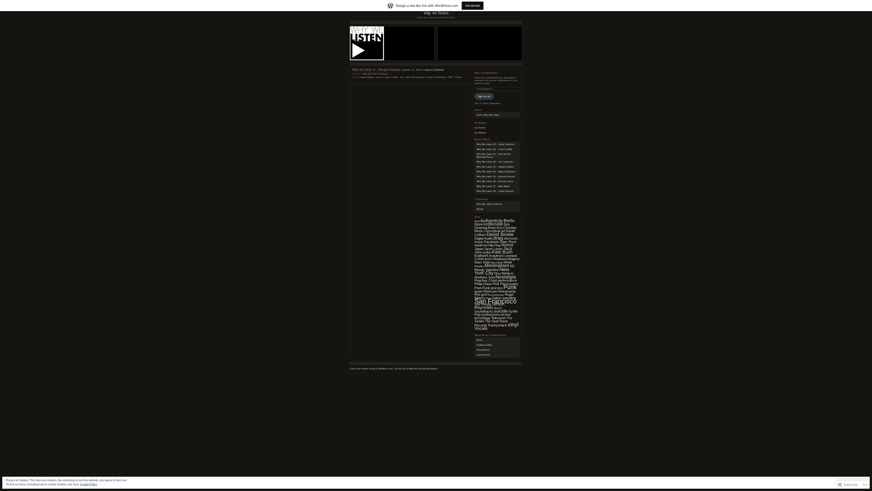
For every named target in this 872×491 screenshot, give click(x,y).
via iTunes (479, 127)
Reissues (490, 291)
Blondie (495, 224)
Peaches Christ (485, 280)
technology (482, 318)
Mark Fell (410, 77)
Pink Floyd (500, 284)
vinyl (513, 325)
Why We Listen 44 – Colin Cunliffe (494, 149)
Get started (472, 5)
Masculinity (496, 262)
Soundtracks (483, 311)
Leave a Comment (434, 69)
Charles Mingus (367, 77)
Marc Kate (482, 262)
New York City (491, 271)
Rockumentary (496, 294)
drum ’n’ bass (383, 77)
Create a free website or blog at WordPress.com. (371, 368)
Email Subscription (485, 72)
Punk (510, 287)
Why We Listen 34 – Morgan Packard (376, 69)
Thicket (457, 77)
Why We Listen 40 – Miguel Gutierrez (496, 171)
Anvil (477, 221)
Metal (507, 262)
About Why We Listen (488, 115)
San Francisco (495, 301)
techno (506, 314)
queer (478, 291)
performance (507, 280)
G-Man (394, 77)
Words (480, 209)
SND (450, 77)
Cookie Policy (88, 484)
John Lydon (482, 252)
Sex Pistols (482, 304)
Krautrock (496, 256)
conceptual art (494, 231)
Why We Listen (436, 13)
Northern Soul (484, 277)
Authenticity (491, 220)
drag (498, 238)
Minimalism (497, 265)
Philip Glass (483, 284)
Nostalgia (505, 277)
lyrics (489, 259)
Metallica (479, 266)
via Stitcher (480, 132)
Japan (478, 249)
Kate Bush (502, 252)
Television (498, 318)
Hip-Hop (494, 245)
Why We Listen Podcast (375, 74)
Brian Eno (495, 228)
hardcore (481, 245)
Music (480, 340)
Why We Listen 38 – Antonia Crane (495, 181)
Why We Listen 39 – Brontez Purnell (496, 176)
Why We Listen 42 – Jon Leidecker (495, 161)
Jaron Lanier (493, 249)
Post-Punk (482, 288)
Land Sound (483, 354)
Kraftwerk (481, 256)
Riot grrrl (480, 294)
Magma (513, 259)
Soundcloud (483, 349)
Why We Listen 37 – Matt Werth (493, 186)
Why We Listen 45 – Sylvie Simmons (496, 144)
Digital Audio (483, 238)
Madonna (500, 259)
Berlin (509, 220)
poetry (513, 284)
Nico (497, 273)
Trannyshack (497, 325)
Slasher (498, 308)
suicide (501, 311)
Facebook (491, 242)
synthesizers (490, 314)
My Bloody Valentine (494, 268)
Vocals (481, 328)
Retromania (506, 291)
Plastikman (440, 77)
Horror (507, 245)
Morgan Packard (425, 77)
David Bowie (500, 234)
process (497, 288)
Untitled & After (484, 345)
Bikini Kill (481, 224)
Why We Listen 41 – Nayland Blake (495, 166)
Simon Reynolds (489, 306)
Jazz (402, 77)
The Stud (491, 321)
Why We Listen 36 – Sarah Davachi (495, 191)
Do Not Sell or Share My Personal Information (415, 368)
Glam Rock (508, 242)
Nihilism (508, 273)
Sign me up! (484, 96)
